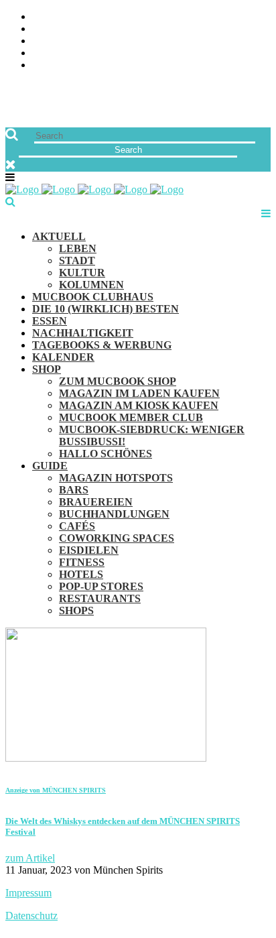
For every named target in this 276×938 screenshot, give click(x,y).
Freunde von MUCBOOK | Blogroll (180, 41)
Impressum (28, 892)
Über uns (247, 17)
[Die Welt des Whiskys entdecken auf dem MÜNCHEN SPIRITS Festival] (105, 758)
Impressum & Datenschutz (201, 65)
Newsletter (238, 53)
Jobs (259, 29)
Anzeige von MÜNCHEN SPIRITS (55, 790)
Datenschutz (31, 915)
